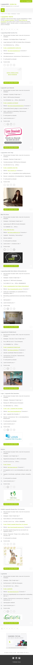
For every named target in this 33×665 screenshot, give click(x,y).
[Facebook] (16, 658)
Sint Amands (12, 221)
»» (17, 29)
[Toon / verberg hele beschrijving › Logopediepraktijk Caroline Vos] (17, 53)
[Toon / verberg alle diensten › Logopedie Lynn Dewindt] (17, 112)
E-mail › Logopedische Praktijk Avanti (11, 347)
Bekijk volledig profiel (11, 82)
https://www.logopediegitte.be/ (14, 411)
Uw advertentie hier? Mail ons (16, 647)
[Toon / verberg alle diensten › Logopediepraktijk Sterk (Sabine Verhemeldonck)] (17, 296)
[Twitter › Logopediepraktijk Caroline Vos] (4, 65)
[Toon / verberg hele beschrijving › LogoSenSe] (17, 595)
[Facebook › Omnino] (8, 487)
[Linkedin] (19, 658)
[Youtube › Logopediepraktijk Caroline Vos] (14, 65)
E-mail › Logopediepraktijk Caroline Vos (12, 47)
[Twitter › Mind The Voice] (4, 249)
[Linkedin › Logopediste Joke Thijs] (11, 185)
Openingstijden (7, 299)
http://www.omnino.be (12, 467)
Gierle (10, 515)
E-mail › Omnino (7, 464)
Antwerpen (5, 39)
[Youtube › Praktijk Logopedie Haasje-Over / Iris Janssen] (14, 544)
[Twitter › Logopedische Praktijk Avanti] (4, 368)
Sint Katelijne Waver (13, 39)
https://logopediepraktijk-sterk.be (15, 289)
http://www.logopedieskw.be (14, 50)
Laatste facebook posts (9, 118)
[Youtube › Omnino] (14, 487)
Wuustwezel (12, 400)
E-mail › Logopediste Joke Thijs (10, 167)
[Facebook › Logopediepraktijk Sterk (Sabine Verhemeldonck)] (8, 309)
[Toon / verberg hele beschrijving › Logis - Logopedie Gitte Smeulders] (17, 414)
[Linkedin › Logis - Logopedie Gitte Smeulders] (11, 430)
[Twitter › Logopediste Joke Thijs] (4, 185)
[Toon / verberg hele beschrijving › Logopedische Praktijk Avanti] (17, 353)
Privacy (19, 661)
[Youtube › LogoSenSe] (14, 611)
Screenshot (24, 50)
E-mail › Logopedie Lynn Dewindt (10, 102)
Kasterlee (11, 94)
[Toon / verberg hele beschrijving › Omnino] (17, 470)
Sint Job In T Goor (13, 338)
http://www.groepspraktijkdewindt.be (16, 105)
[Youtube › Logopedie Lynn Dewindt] (14, 124)
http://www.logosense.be (13, 591)
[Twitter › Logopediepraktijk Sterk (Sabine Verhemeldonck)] (4, 309)
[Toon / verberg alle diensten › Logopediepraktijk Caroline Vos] (17, 56)
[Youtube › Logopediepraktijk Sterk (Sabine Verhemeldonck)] (14, 309)
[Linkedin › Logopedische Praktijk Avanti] (11, 368)
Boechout (11, 159)
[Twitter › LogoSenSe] (4, 611)
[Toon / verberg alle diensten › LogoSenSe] (17, 599)
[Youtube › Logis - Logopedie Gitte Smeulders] (14, 430)
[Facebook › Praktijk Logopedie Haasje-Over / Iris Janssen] (8, 544)
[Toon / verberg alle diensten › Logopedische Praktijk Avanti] (17, 356)
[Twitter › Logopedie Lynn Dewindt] (4, 124)
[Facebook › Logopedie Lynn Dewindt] (8, 124)
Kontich (11, 277)
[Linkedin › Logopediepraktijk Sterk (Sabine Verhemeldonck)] (11, 309)
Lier (10, 456)
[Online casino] (16, 633)
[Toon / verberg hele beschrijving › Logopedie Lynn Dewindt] (17, 108)
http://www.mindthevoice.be (14, 232)
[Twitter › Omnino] (4, 487)
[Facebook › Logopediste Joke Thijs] (8, 185)
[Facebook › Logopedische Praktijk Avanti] (8, 368)
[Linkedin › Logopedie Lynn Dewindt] (11, 124)
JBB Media (15, 661)
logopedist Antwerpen (9, 20)
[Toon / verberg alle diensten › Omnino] (17, 474)
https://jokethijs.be (12, 170)
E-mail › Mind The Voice (8, 229)
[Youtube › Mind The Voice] (14, 249)
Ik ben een (26, 1)
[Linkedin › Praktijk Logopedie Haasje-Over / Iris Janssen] (11, 544)
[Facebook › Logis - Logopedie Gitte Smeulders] (8, 430)
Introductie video (16, 243)
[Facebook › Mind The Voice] (8, 249)
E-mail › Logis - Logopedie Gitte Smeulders (13, 408)
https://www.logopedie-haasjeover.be (16, 527)
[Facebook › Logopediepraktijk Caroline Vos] (8, 65)
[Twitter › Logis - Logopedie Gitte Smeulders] (4, 430)
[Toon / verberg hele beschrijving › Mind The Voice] (17, 235)
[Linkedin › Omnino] (11, 487)
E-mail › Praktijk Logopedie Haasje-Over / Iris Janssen (15, 524)
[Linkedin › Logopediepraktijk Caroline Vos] (11, 65)
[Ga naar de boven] (31, 83)
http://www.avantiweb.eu (13, 350)
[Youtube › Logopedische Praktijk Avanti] (14, 368)
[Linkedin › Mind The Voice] (11, 249)
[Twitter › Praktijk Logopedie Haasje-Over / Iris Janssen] (4, 544)
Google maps (22, 39)
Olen (10, 580)
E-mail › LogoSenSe (7, 588)
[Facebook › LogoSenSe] (8, 611)
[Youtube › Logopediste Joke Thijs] (14, 185)
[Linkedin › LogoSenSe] (11, 611)
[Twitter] (13, 658)
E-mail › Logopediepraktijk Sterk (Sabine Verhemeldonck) (16, 286)
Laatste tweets (7, 243)
